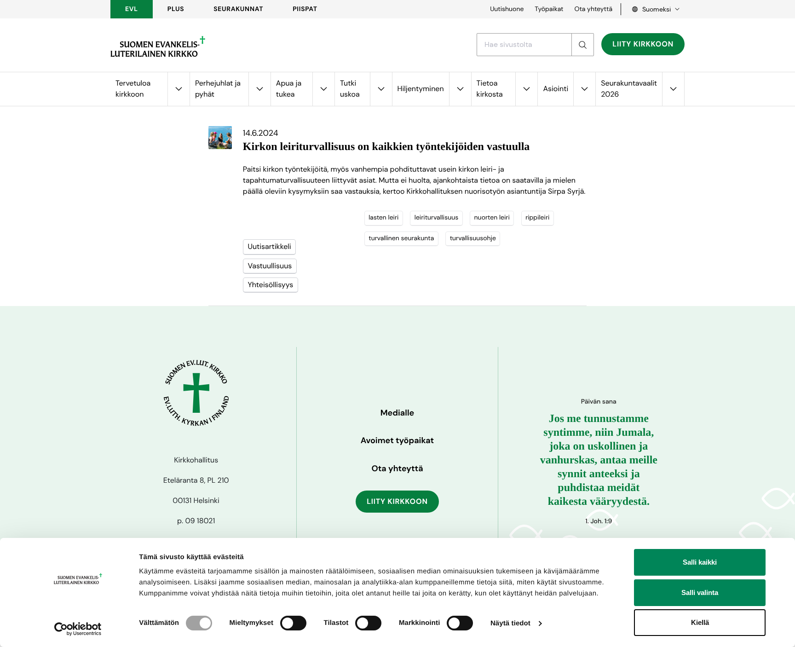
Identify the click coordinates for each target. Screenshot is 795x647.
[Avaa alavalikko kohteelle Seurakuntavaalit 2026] (673, 89)
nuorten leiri (492, 218)
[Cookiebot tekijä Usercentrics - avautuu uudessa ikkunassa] (78, 629)
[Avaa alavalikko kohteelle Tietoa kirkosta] (526, 89)
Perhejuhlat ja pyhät (218, 88)
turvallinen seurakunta (401, 238)
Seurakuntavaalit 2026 (629, 88)
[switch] (293, 623)
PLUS (175, 9)
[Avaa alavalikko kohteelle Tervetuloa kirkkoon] (178, 89)
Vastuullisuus (270, 266)
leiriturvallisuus (436, 218)
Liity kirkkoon (643, 44)
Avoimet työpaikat (397, 440)
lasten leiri (383, 218)
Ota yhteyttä (593, 9)
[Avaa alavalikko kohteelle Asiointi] (584, 89)
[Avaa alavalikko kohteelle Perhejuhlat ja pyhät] (259, 89)
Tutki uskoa (350, 88)
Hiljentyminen (421, 88)
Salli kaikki (700, 562)
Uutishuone (507, 9)
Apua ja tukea (288, 88)
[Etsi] (582, 45)
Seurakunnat (238, 9)
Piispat (305, 9)
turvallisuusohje (473, 238)
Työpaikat (549, 9)
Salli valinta (699, 592)
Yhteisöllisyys (270, 284)
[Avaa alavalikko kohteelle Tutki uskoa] (381, 89)
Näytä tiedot (510, 623)
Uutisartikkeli (269, 246)
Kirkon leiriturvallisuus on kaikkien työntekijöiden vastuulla (386, 147)
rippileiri (537, 218)
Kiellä (700, 622)
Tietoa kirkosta (490, 88)
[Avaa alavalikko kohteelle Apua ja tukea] (323, 89)
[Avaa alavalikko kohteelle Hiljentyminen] (460, 89)
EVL (131, 9)
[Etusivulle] (157, 46)
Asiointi (555, 88)
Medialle (397, 412)
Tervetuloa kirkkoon (132, 88)
